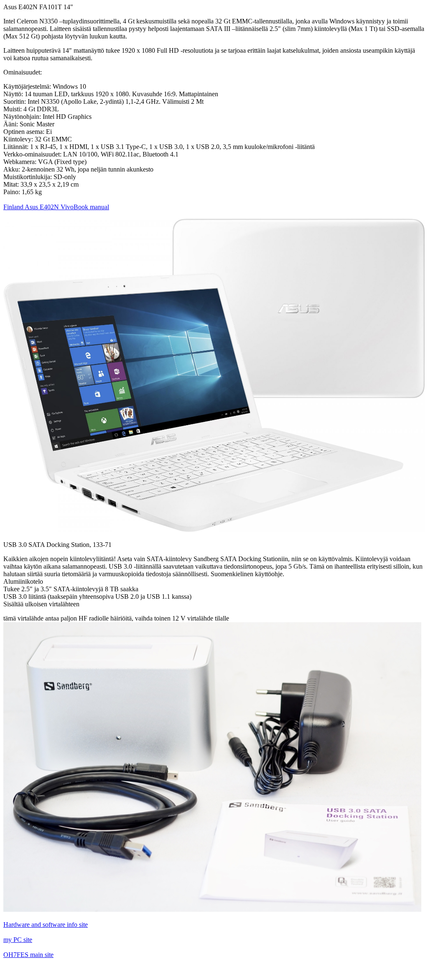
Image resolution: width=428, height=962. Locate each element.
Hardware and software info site (45, 924)
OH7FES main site (28, 954)
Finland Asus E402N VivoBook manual (56, 206)
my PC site (17, 939)
